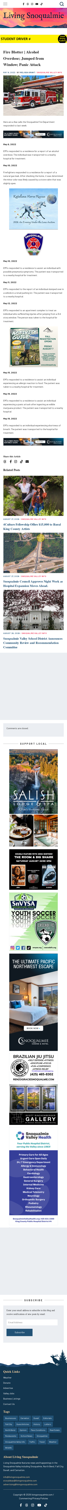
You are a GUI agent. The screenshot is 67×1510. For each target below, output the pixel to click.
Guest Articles (22, 1424)
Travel (42, 1442)
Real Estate (55, 1430)
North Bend (10, 1430)
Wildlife (8, 1447)
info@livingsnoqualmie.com (16, 1477)
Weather (7, 1377)
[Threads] (6, 462)
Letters (47, 1424)
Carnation (24, 1418)
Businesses (10, 1418)
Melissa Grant (28, 72)
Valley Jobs (8, 1393)
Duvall (36, 1418)
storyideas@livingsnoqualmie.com (20, 1480)
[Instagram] (16, 462)
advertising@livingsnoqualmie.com (20, 1484)
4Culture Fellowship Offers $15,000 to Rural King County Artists (32, 526)
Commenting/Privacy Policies (33, 1498)
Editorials (47, 1418)
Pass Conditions (38, 1430)
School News (26, 1436)
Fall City (8, 1424)
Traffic (32, 1442)
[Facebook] (11, 462)
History (37, 1424)
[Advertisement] (33, 686)
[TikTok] (22, 462)
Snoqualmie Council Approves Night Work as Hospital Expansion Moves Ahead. (33, 583)
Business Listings (11, 1398)
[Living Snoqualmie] (33, 16)
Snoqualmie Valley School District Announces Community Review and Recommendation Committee (32, 642)
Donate (6, 1382)
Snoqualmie (42, 1436)
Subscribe (20, 1332)
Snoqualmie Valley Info (49, 72)
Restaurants (10, 1436)
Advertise (8, 1388)
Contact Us (9, 1404)
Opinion (23, 1430)
